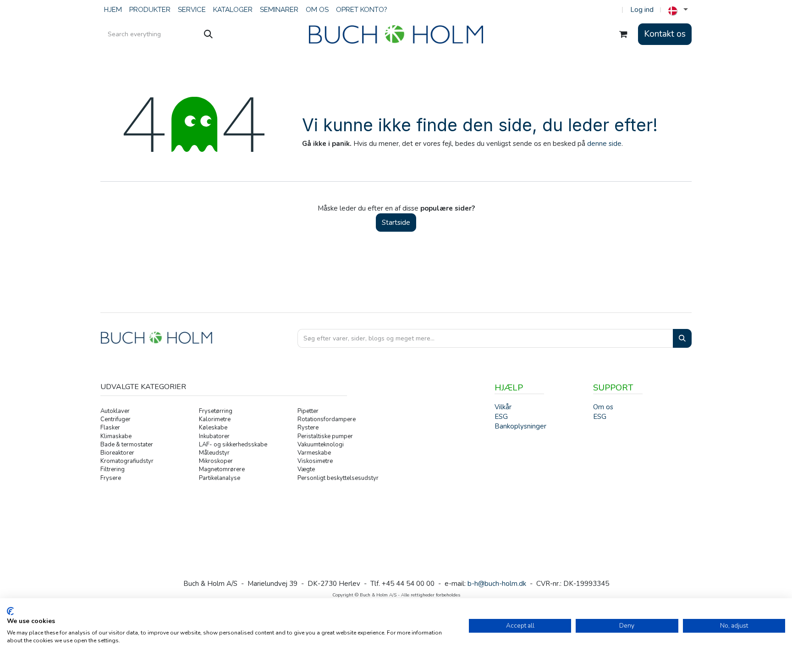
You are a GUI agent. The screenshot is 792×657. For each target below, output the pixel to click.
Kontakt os (665, 34)
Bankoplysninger (520, 426)
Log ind (642, 9)
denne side (604, 143)
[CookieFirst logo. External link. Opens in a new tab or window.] (10, 611)
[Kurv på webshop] (623, 34)
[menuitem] (113, 9)
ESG (599, 416)
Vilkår (503, 407)
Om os (603, 407)
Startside (396, 222)
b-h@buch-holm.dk (497, 583)
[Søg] (208, 34)
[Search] (682, 338)
